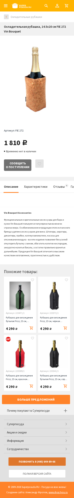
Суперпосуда (15, 424)
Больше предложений (36, 399)
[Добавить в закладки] (32, 280)
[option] (37, 79)
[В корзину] (31, 328)
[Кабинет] (57, 5)
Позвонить (37, 461)
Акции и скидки (17, 432)
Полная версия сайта (37, 473)
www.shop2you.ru (58, 492)
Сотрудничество (18, 449)
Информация (15, 441)
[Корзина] (66, 5)
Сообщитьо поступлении (17, 165)
